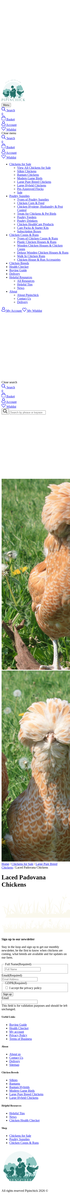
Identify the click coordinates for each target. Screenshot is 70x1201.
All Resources (25, 281)
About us (15, 1054)
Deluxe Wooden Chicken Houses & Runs (42, 252)
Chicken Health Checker (24, 1120)
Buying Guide (18, 270)
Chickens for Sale (20, 164)
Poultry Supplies (19, 196)
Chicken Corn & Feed (30, 203)
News (20, 288)
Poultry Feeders (26, 217)
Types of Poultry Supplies (33, 199)
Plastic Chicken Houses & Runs (36, 242)
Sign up (7, 994)
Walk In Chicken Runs (31, 256)
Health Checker (19, 266)
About (13, 291)
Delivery (14, 273)
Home (5, 864)
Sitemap (14, 1064)
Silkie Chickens (26, 171)
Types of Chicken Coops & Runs (37, 238)
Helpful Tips (24, 284)
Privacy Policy (18, 1035)
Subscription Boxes (29, 231)
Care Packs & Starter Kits (33, 227)
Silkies (13, 1080)
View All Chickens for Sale (34, 167)
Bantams (14, 1083)
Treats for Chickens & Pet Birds (36, 213)
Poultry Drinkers (27, 220)
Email (12, 975)
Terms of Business (20, 1038)
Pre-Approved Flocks (30, 189)
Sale (19, 192)
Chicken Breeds (19, 263)
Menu (6, 105)
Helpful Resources (20, 277)
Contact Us (24, 298)
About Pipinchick (28, 295)
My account (16, 1031)
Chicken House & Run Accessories (38, 259)
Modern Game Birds (29, 178)
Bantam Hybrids (19, 1087)
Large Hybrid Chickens (31, 185)
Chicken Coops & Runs (24, 235)
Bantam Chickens (28, 174)
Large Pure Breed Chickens (34, 181)
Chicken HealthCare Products (35, 224)
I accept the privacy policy (25, 988)
